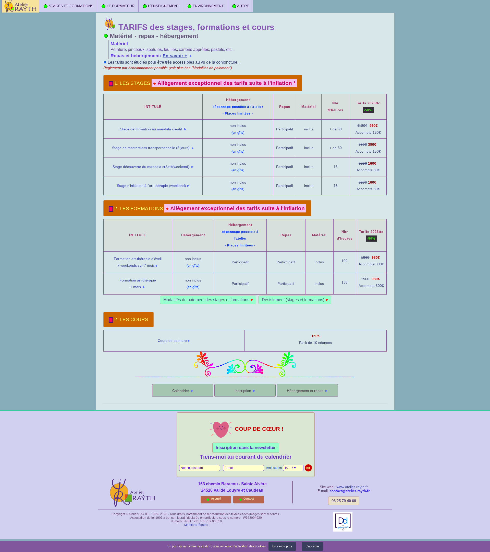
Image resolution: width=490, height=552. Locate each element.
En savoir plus (282, 546)
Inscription (243, 391)
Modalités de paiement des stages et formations (206, 300)
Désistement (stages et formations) (293, 300)
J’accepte (312, 546)
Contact (248, 498)
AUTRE (242, 6)
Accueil (216, 498)
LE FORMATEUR (120, 6)
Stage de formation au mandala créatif (151, 129)
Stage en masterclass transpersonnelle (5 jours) (151, 148)
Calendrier (181, 391)
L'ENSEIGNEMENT (163, 6)
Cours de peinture (172, 341)
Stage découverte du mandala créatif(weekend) (151, 167)
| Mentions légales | (196, 525)
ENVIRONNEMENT (208, 6)
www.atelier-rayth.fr (352, 487)
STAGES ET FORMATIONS (70, 6)
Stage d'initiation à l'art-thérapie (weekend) (151, 186)
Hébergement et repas (305, 391)
